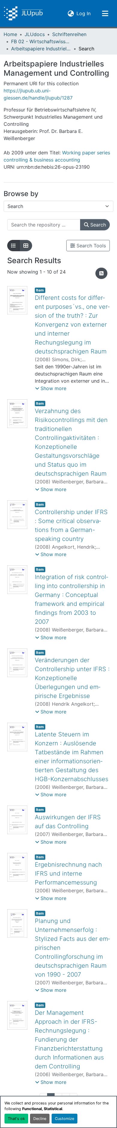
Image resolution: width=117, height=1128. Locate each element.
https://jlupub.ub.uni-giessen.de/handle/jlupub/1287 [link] (38, 94)
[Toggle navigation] (105, 13)
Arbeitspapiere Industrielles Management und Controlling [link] (41, 49)
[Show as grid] (26, 245)
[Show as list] (13, 245)
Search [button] (97, 225)
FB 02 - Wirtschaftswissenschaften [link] (41, 41)
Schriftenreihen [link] (69, 34)
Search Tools (90, 246)
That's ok (16, 1118)
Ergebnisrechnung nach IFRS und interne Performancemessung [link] (68, 873)
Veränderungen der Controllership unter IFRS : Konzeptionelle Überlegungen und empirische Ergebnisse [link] (72, 678)
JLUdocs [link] (35, 34)
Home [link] (10, 34)
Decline (39, 1118)
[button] (23, 13)
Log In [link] (83, 13)
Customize (64, 1118)
